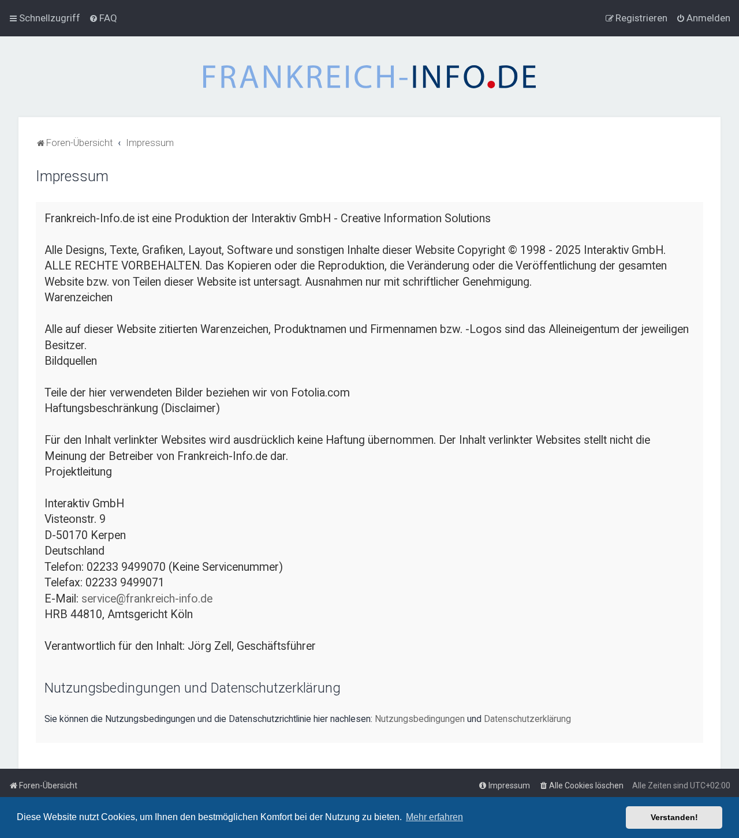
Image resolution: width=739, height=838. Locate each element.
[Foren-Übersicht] (369, 76)
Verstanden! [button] (674, 817)
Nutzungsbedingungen (420, 718)
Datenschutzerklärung (527, 718)
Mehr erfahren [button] (434, 817)
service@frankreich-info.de (146, 598)
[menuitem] (103, 18)
